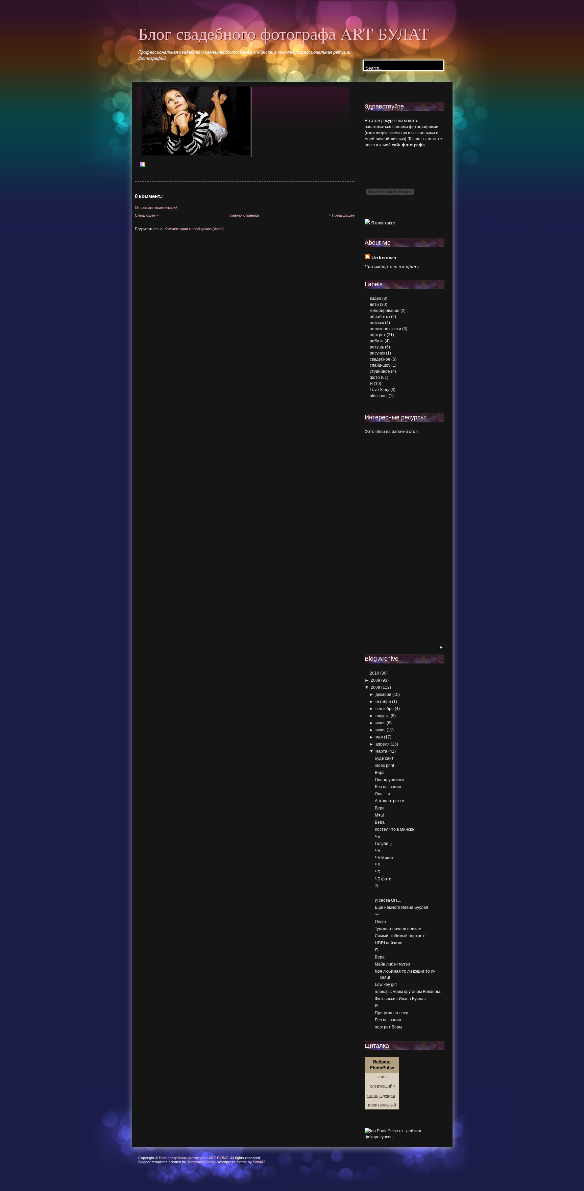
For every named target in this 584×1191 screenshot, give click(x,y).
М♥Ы (379, 815)
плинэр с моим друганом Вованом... (409, 991)
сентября (384, 708)
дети (374, 304)
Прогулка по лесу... (393, 1013)
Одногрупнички (389, 779)
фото (375, 377)
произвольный (382, 1105)
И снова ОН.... (388, 900)
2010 (374, 673)
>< (377, 914)
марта (381, 751)
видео (375, 298)
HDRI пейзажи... (390, 943)
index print (384, 765)
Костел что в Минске (394, 829)
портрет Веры (388, 1027)
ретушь (377, 347)
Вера (380, 772)
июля (380, 723)
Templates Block (200, 1162)
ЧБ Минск (384, 857)
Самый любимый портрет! (400, 935)
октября (383, 701)
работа (377, 341)
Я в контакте (382, 223)
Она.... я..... (385, 794)
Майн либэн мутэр (392, 964)
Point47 (259, 1162)
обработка (380, 316)
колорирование (384, 310)
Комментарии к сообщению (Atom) (194, 229)
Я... (378, 1005)
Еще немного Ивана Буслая (401, 907)
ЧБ (377, 836)
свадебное (380, 359)
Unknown (384, 257)
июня (380, 730)
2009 (375, 680)
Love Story (379, 389)
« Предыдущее (342, 215)
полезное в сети (385, 328)
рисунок (377, 353)
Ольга (380, 921)
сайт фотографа (408, 145)
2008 (375, 687)
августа (382, 715)
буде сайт (384, 758)
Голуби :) (383, 843)
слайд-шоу (380, 365)
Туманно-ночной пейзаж (398, 928)
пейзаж (377, 322)
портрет (378, 335)
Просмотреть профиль (392, 266)
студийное (380, 371)
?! (376, 886)
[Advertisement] (392, 540)
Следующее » (147, 215)
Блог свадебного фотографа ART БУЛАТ (284, 33)
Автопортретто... (391, 801)
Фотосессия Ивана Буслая (400, 998)
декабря (383, 694)
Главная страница (243, 215)
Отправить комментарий (156, 207)
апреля (382, 744)
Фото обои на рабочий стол (391, 431)
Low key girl (386, 984)
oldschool (379, 395)
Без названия (388, 786)
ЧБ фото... (384, 879)
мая (379, 737)
